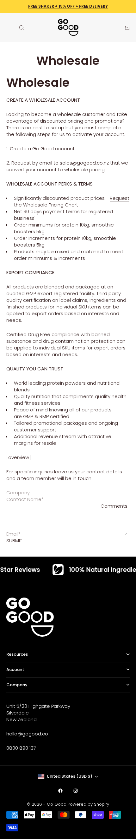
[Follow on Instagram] (75, 790)
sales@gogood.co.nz (84, 162)
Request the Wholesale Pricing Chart (71, 201)
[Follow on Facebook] (60, 790)
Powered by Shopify (88, 804)
